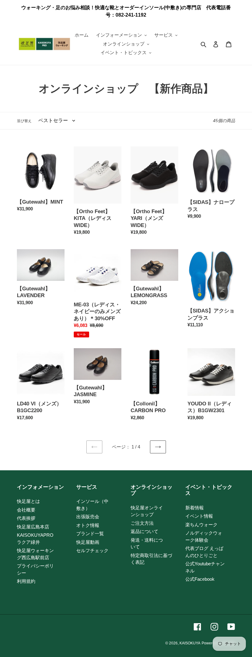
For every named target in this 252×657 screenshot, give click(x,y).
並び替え (24, 121)
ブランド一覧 (90, 533)
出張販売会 (87, 516)
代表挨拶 (26, 518)
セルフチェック (92, 550)
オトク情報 (87, 525)
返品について (144, 531)
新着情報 (194, 507)
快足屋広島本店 (33, 526)
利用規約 (26, 581)
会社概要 (26, 509)
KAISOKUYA (189, 643)
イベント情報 (199, 516)
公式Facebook (200, 579)
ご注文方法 (142, 523)
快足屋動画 (87, 542)
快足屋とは (28, 501)
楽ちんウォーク (201, 524)
